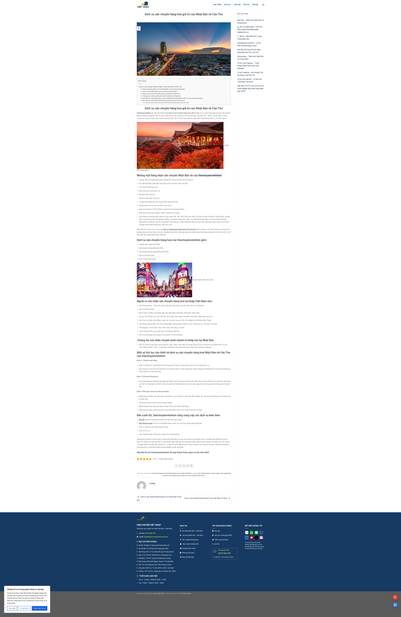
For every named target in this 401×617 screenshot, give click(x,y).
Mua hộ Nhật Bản (188, 557)
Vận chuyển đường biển (191, 544)
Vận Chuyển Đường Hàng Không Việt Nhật (164, 473)
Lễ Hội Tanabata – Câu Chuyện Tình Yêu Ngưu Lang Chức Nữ (250, 74)
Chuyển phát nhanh (189, 548)
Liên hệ (216, 544)
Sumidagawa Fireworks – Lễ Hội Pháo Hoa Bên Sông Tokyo (249, 44)
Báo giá (237, 5)
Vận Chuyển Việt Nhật (184, 473)
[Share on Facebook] (176, 466)
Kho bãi (141, 420)
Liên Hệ (255, 5)
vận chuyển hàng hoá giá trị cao (178, 475)
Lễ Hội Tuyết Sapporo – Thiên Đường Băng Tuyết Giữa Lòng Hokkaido (248, 65)
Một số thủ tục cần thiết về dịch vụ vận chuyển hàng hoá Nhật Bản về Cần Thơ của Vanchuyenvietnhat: (173, 98)
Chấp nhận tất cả (40, 608)
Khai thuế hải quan (145, 423)
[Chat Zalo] (395, 605)
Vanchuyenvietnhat (144, 113)
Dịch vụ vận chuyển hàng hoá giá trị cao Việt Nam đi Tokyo (205, 498)
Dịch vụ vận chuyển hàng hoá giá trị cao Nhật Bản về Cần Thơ (160, 87)
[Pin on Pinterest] (187, 466)
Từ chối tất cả (24, 608)
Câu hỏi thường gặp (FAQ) (223, 535)
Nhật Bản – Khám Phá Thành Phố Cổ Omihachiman (250, 21)
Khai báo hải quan (188, 553)
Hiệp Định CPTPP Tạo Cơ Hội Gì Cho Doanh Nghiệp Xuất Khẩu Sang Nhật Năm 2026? (250, 88)
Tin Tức (246, 5)
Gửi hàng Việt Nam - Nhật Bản (192, 531)
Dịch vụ (227, 5)
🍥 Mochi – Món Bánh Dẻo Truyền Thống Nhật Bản (249, 37)
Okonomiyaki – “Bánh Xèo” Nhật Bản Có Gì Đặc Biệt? (250, 57)
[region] (27, 599)
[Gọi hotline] (395, 597)
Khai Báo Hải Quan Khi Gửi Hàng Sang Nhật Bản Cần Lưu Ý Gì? (248, 51)
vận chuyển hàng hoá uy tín (197, 475)
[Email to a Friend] (184, 466)
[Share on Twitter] (180, 466)
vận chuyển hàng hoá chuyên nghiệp (209, 473)
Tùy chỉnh (12, 608)
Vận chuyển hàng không (190, 540)
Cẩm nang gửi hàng (221, 540)
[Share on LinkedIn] (191, 466)
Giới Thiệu (217, 5)
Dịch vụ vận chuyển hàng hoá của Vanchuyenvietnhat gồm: (160, 91)
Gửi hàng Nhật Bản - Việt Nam (192, 535)
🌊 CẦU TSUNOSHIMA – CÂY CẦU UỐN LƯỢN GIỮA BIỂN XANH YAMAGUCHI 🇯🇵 (249, 29)
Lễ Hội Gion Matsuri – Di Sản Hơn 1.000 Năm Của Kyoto (249, 80)
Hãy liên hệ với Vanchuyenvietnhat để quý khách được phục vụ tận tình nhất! (167, 102)
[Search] (263, 5)
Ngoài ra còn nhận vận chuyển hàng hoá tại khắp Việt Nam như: (161, 93)
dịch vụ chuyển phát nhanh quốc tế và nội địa (179, 229)
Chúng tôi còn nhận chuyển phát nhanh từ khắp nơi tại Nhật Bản (162, 96)
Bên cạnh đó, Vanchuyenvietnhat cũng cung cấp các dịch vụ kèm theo (164, 100)
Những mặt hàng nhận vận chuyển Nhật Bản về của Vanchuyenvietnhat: (164, 89)
